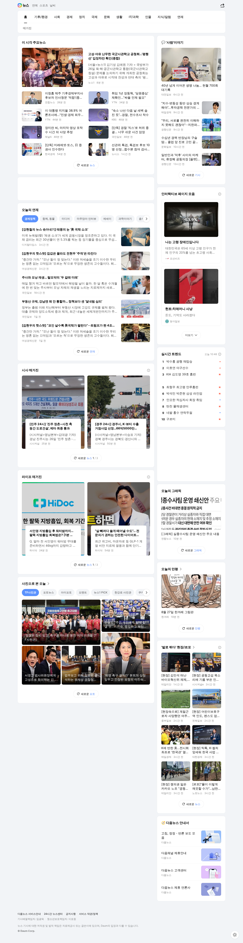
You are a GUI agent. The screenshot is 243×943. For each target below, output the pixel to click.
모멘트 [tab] (83, 592)
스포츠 (43, 5)
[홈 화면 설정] (235, 935)
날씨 (53, 5)
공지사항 (71, 913)
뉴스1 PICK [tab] (100, 592)
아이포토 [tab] (66, 592)
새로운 (88, 165)
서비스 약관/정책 (88, 913)
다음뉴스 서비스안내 (29, 913)
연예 (35, 5)
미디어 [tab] (66, 218)
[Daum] (20, 5)
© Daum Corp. (26, 930)
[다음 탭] (146, 218)
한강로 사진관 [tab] (123, 592)
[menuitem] (25, 16)
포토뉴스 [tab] (48, 592)
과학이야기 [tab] (125, 218)
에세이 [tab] (107, 218)
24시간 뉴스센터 (53, 913)
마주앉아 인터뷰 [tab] (86, 218)
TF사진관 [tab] (30, 592)
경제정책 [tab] (30, 218)
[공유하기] (221, 5)
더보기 (189, 335)
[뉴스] (26, 5)
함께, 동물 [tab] (49, 218)
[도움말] (148, 370)
